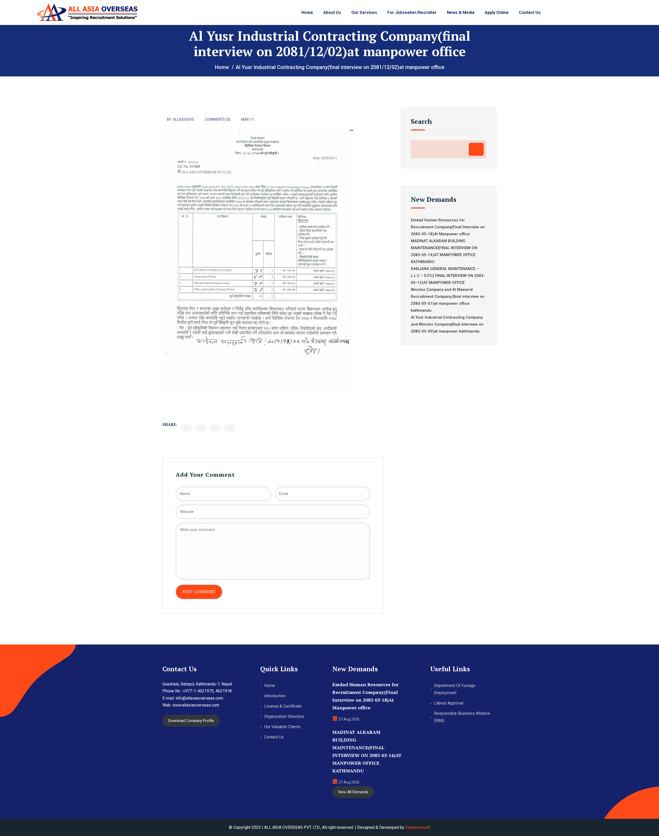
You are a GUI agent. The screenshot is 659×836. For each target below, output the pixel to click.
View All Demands (353, 792)
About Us (332, 12)
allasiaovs (183, 119)
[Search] (476, 149)
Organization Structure (284, 716)
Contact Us (530, 12)
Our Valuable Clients (282, 726)
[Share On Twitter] (201, 428)
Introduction (274, 695)
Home (307, 12)
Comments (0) (217, 119)
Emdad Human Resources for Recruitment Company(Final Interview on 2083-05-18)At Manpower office (448, 227)
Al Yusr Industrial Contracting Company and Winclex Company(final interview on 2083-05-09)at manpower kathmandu (447, 324)
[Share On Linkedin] (215, 428)
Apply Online (497, 12)
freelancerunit (417, 827)
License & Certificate (283, 706)
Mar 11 (247, 119)
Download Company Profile (191, 720)
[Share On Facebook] (186, 428)
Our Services (364, 12)
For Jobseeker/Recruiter (412, 12)
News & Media (460, 12)
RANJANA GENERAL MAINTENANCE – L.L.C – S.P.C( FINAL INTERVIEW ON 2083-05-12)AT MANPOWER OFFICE (448, 275)
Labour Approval (448, 703)
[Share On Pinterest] (230, 428)
